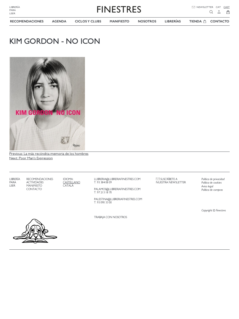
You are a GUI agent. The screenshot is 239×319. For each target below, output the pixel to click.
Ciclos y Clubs (88, 21)
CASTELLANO (71, 182)
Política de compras (212, 189)
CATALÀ (68, 185)
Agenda (59, 21)
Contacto (219, 21)
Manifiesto (119, 21)
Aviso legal (207, 186)
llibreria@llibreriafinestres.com (117, 179)
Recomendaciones (26, 21)
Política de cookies (211, 182)
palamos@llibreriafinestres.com (117, 189)
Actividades (34, 182)
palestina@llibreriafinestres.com (118, 199)
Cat (218, 7)
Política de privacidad (213, 179)
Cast (227, 7)
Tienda (195, 21)
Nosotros (147, 21)
